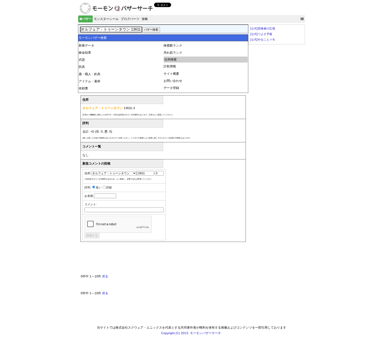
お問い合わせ (173, 80)
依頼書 (83, 88)
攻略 (145, 19)
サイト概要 (171, 73)
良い (99, 187)
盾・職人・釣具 (89, 74)
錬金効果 (85, 52)
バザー (87, 19)
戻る (105, 276)
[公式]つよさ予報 (261, 34)
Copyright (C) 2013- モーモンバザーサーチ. (191, 333)
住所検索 (170, 59)
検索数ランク (173, 45)
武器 (82, 59)
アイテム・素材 (89, 81)
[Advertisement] (161, 260)
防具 (82, 67)
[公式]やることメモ (262, 39)
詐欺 (109, 187)
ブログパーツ (130, 19)
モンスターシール (106, 19)
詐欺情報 (170, 66)
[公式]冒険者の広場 (262, 28)
